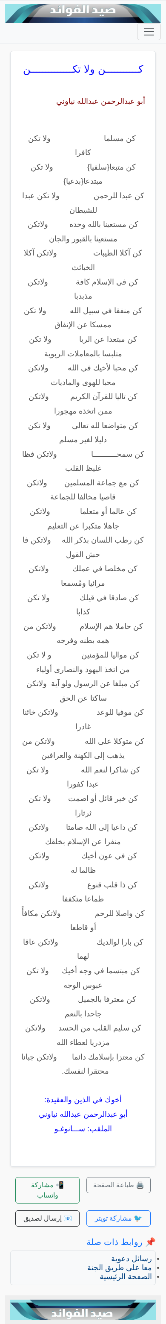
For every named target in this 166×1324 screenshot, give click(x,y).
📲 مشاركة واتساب (47, 1190)
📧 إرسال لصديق (47, 1218)
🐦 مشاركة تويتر (118, 1218)
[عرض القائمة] (149, 31)
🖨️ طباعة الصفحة (118, 1185)
